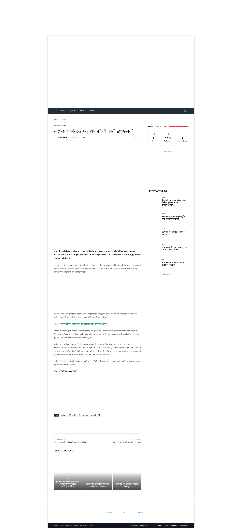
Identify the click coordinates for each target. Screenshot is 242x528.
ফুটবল (64, 125)
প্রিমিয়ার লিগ (72, 415)
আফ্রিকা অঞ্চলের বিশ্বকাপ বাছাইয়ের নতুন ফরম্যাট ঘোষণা (71, 442)
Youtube (140, 512)
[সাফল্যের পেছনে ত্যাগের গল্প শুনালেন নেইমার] (153, 262)
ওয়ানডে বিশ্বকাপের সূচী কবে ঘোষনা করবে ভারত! (127, 442)
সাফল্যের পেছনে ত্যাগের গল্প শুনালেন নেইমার (173, 263)
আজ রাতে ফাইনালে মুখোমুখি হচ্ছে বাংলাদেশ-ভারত (97, 485)
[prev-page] (55, 493)
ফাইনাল (97, 481)
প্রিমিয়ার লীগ (64, 120)
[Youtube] (132, 512)
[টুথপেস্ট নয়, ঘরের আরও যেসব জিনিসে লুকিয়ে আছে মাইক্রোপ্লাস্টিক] (68, 472)
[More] (104, 146)
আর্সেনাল (63, 415)
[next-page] (59, 493)
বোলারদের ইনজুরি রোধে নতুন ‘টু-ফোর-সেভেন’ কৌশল (175, 248)
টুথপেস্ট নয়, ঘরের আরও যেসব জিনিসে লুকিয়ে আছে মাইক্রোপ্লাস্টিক (68, 484)
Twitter (125, 512)
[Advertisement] (75, 17)
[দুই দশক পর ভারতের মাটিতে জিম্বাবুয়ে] (127, 472)
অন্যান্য (68, 478)
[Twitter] (117, 512)
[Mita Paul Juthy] (56, 137)
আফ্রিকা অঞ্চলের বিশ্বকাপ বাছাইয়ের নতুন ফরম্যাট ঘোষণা (84, 324)
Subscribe (182, 132)
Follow (168, 132)
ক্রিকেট (126, 481)
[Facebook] (101, 512)
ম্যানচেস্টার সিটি (95, 415)
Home (56, 120)
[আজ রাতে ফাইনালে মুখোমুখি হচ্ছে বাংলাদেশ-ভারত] (97, 472)
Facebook (109, 512)
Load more (167, 274)
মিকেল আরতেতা (83, 415)
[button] (185, 111)
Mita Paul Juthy (66, 137)
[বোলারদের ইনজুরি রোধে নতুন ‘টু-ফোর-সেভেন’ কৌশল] (153, 247)
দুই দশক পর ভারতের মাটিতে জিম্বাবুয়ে (127, 485)
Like (153, 132)
